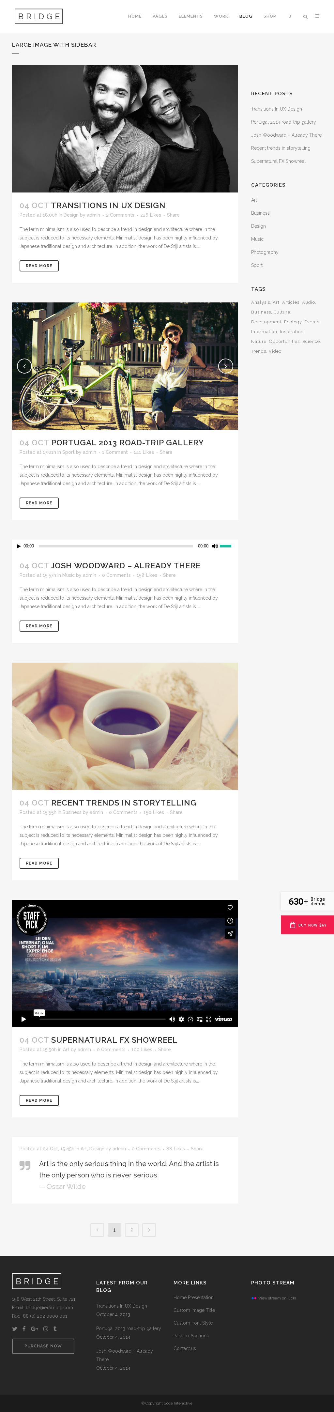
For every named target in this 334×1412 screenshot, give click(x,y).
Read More (39, 266)
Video (275, 351)
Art (66, 1049)
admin (93, 215)
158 (147, 575)
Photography (265, 252)
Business (72, 812)
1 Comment (115, 452)
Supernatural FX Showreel (114, 1040)
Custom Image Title (194, 1310)
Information (264, 331)
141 (144, 452)
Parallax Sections (191, 1335)
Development (266, 321)
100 (141, 1049)
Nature (258, 341)
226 (150, 215)
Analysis (260, 302)
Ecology (293, 321)
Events (311, 321)
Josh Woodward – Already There (126, 565)
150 (154, 812)
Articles (290, 302)
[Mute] (215, 546)
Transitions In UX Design (108, 205)
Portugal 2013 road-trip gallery (127, 442)
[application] (125, 546)
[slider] (229, 545)
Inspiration (292, 331)
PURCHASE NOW (43, 1346)
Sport (68, 452)
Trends (258, 351)
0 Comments (116, 575)
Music (68, 575)
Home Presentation (194, 1297)
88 (175, 1148)
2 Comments (120, 215)
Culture (282, 312)
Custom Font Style (193, 1323)
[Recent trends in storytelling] (125, 726)
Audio (308, 302)
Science (311, 341)
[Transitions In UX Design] (125, 128)
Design (71, 215)
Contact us (185, 1348)
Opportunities (284, 341)
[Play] (19, 546)
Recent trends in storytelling (124, 802)
